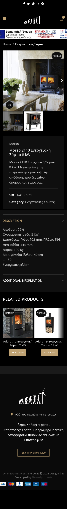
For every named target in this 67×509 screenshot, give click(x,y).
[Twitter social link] (28, 3)
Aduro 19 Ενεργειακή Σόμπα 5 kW (49, 343)
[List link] (33, 415)
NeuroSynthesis (42, 477)
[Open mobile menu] (4, 18)
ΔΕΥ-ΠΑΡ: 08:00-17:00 (33, 452)
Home (7, 44)
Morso (14, 144)
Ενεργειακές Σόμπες (30, 44)
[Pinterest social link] (33, 3)
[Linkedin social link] (38, 3)
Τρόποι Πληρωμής (35, 430)
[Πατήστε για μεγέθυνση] (9, 105)
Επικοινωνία (35, 435)
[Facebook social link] (24, 3)
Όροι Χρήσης (27, 425)
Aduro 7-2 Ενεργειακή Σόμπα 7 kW (17, 343)
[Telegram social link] (42, 3)
